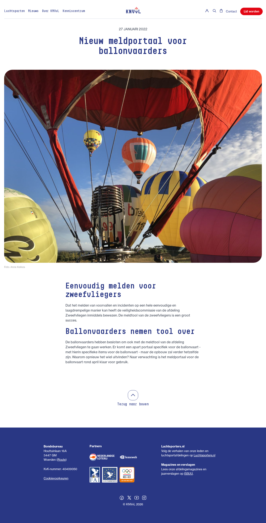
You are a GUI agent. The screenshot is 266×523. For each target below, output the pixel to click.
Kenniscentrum (74, 11)
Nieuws (33, 11)
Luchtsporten (14, 11)
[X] (129, 498)
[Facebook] (121, 498)
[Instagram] (144, 498)
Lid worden (251, 11)
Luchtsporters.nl (204, 455)
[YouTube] (136, 498)
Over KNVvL (50, 11)
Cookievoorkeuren (56, 478)
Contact (231, 11)
